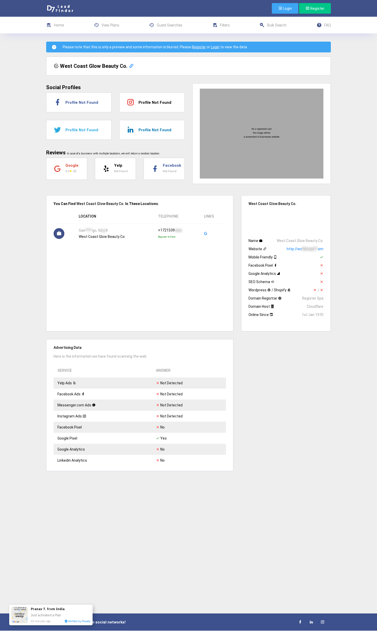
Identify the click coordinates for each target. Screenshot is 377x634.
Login (287, 8)
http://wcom (305, 249)
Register (317, 8)
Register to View (166, 237)
